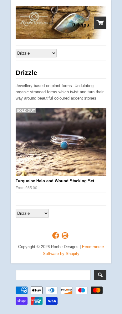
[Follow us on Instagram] (66, 236)
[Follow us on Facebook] (56, 236)
